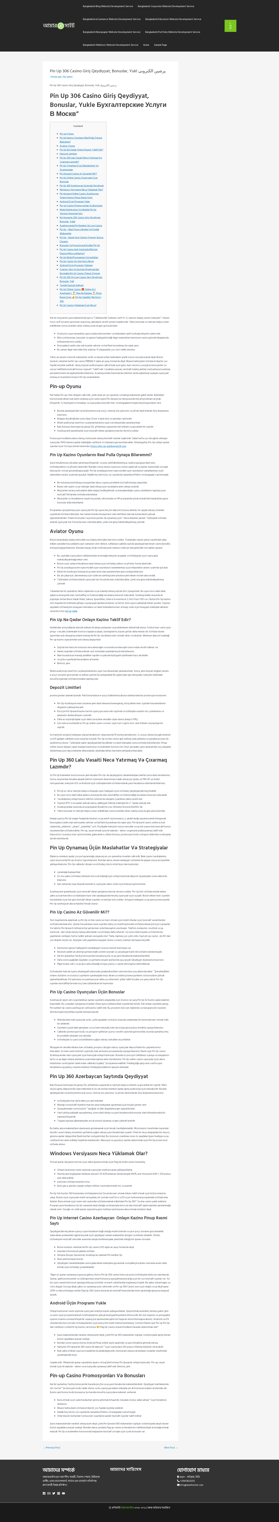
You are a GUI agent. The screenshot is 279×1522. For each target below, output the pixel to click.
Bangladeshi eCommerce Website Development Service (112, 19)
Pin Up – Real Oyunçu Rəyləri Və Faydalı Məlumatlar (79, 232)
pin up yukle (71, 611)
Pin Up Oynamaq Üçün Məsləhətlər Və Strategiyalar (79, 168)
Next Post (171, 1447)
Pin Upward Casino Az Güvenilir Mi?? (78, 174)
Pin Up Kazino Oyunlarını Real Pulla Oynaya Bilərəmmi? (81, 140)
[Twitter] (53, 1493)
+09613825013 (187, 1481)
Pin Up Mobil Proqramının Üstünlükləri (79, 258)
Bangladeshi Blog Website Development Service (108, 6)
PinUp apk (56, 77)
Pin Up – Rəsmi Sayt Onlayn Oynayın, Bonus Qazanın (81, 240)
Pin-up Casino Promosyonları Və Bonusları (81, 206)
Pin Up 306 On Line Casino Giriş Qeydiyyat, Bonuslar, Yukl (81, 279)
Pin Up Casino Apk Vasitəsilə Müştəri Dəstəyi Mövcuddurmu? (79, 251)
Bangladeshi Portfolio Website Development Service (172, 32)
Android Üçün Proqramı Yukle (75, 202)
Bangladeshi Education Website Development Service (173, 19)
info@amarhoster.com (191, 1485)
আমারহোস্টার (127, 1508)
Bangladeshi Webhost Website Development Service (110, 45)
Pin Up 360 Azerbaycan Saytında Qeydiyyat (82, 186)
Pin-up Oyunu (67, 134)
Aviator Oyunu (67, 146)
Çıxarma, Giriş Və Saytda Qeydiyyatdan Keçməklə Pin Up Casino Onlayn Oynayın (80, 271)
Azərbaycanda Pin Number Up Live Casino (81, 226)
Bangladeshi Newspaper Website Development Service (111, 32)
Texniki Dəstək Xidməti (72, 285)
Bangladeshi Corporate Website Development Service (166, 6)
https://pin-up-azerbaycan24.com (108, 446)
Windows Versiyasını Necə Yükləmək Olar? (81, 190)
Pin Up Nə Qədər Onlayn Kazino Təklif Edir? (81, 150)
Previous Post (51, 1447)
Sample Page (160, 45)
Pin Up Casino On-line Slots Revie (77, 261)
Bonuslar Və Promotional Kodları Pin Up (80, 245)
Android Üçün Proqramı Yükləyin (76, 265)
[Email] (48, 1493)
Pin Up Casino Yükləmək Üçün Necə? (78, 305)
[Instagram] (58, 1493)
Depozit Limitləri (68, 154)
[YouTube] (63, 1493)
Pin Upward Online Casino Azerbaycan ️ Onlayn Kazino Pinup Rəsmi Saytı (79, 196)
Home (146, 45)
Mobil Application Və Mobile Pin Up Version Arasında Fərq (78, 212)
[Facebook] (44, 1493)
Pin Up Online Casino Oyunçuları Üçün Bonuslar (79, 180)
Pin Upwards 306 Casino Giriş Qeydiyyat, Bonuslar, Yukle (80, 220)
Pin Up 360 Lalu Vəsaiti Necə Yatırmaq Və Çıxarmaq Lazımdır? (81, 160)
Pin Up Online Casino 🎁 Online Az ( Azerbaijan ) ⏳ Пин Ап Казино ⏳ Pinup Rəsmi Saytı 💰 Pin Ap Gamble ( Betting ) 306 (81, 295)
